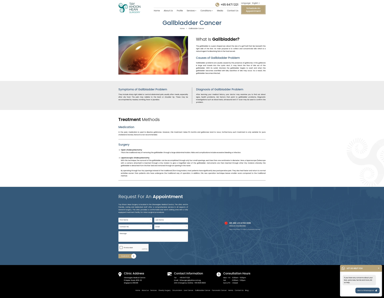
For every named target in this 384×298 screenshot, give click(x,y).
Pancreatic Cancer (219, 290)
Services (191, 10)
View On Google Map (237, 226)
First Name (124, 220)
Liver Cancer (188, 290)
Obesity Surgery (164, 290)
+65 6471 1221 (229, 5)
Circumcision (177, 290)
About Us (168, 10)
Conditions (205, 10)
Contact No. (124, 227)
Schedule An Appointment (253, 10)
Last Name (159, 220)
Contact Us (232, 10)
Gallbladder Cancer (202, 290)
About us (145, 290)
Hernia (230, 290)
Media (220, 10)
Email (157, 227)
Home (157, 10)
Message (123, 233)
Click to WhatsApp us (365, 290)
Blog (246, 290)
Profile (180, 10)
